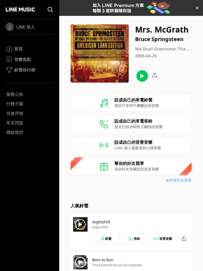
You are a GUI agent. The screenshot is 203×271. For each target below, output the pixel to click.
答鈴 (137, 238)
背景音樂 (165, 238)
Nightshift (101, 221)
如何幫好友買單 (179, 180)
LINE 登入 (25, 27)
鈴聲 (108, 238)
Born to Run (102, 259)
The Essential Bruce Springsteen (117, 265)
